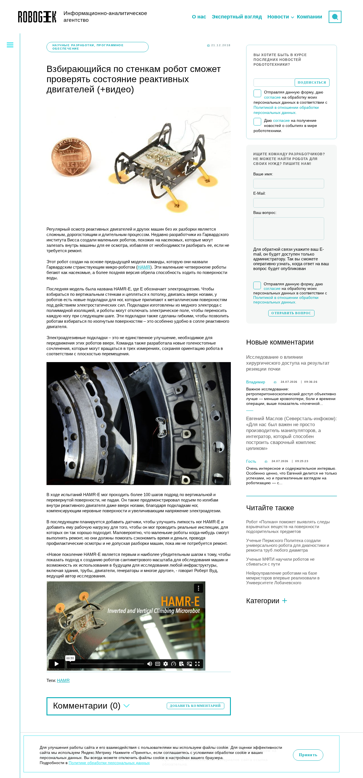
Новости (278, 17)
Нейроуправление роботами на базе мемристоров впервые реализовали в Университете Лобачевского (283, 578)
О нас (199, 17)
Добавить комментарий (195, 705)
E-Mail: (259, 193)
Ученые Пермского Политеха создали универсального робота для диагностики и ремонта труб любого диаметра (287, 545)
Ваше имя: (263, 174)
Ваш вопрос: (265, 212)
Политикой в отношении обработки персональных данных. (285, 299)
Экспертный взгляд (237, 17)
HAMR (144, 267)
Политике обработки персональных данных (109, 762)
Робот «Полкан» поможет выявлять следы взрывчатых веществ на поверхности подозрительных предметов (288, 526)
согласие (272, 97)
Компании (309, 17)
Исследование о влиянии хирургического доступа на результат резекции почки (288, 363)
